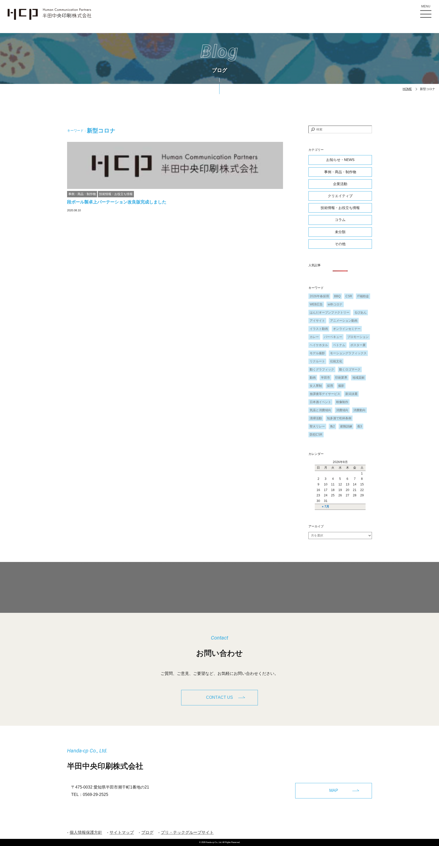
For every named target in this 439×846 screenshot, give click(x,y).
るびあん (360, 312)
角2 (332, 426)
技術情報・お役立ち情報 (116, 194)
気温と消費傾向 (320, 410)
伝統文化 (336, 361)
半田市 (325, 377)
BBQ (337, 296)
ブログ (147, 832)
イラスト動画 (319, 329)
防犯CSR (316, 434)
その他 (340, 244)
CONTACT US (219, 697)
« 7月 (325, 506)
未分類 (340, 232)
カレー (314, 337)
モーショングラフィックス (348, 353)
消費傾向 (342, 410)
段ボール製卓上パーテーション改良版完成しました (116, 202)
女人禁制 (316, 386)
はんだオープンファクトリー (329, 312)
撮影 (341, 386)
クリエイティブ (340, 196)
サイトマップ (121, 832)
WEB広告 (316, 304)
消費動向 (359, 410)
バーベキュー (333, 337)
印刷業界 (341, 377)
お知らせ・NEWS (340, 160)
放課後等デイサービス (325, 394)
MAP (333, 790)
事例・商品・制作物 (82, 194)
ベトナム (339, 345)
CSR (349, 296)
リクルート (317, 361)
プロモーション (358, 337)
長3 (359, 426)
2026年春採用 (319, 296)
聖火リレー (317, 426)
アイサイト (317, 320)
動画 (313, 377)
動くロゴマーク (349, 369)
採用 (330, 386)
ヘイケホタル (319, 345)
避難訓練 (346, 426)
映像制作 (342, 402)
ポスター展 (358, 345)
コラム (340, 220)
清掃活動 (316, 418)
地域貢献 (358, 377)
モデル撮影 (317, 353)
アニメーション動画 (343, 320)
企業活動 (340, 184)
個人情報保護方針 (86, 832)
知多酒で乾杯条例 (339, 418)
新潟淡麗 (351, 394)
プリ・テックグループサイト (187, 832)
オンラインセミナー (346, 329)
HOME (407, 89)
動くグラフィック (322, 369)
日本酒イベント (320, 402)
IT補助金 (363, 296)
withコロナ (335, 304)
